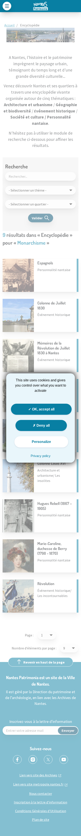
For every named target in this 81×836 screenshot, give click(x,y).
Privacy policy (41, 456)
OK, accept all (42, 409)
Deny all (43, 425)
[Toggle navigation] (7, 6)
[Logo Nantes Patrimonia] (40, 6)
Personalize (41, 442)
